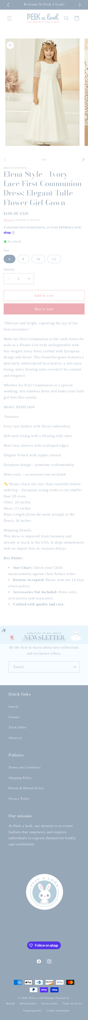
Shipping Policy (20, 778)
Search (13, 706)
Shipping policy (32, 1010)
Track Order (17, 727)
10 (38, 259)
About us (15, 738)
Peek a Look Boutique (42, 997)
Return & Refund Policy (26, 788)
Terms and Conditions (25, 767)
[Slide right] (83, 159)
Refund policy (28, 1003)
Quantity (9, 269)
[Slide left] (4, 159)
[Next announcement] (80, 4)
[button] (9, 18)
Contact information (58, 1010)
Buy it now (44, 309)
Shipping (9, 219)
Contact (14, 717)
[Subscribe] (74, 667)
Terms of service (72, 1003)
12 (54, 259)
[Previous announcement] (8, 4)
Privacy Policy (19, 798)
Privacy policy (49, 1003)
